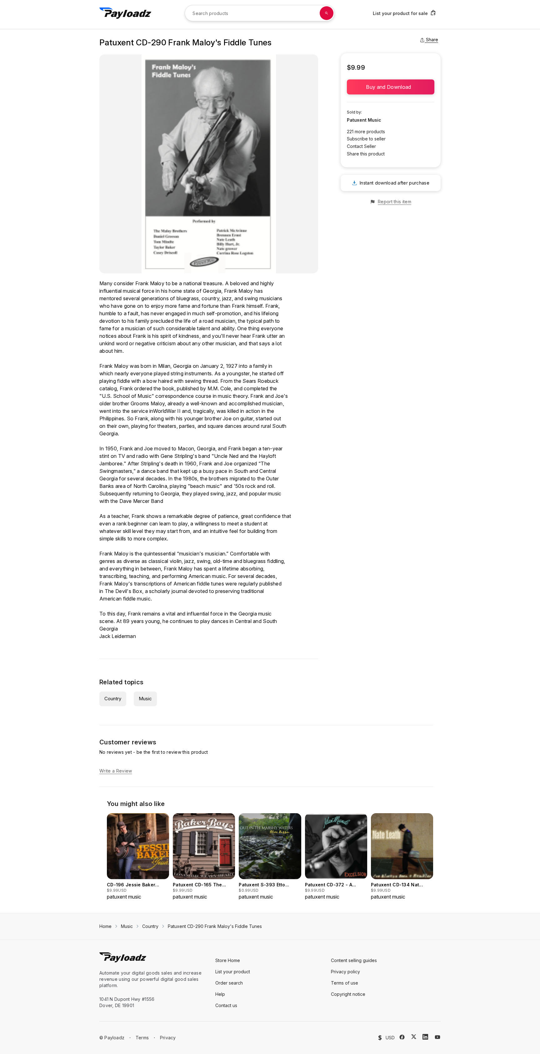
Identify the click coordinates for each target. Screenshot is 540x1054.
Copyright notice (348, 994)
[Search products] (326, 13)
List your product (232, 971)
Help (220, 994)
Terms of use (344, 983)
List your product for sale (400, 13)
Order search (229, 983)
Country (112, 699)
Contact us (226, 1005)
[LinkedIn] (425, 1037)
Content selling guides (354, 960)
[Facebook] (402, 1037)
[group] (138, 856)
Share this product (366, 153)
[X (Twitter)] (413, 1036)
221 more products (366, 131)
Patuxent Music (364, 120)
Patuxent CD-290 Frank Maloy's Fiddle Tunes (215, 926)
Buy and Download (390, 87)
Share (432, 39)
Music (145, 699)
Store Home (227, 960)
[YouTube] (437, 1037)
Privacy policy (345, 971)
